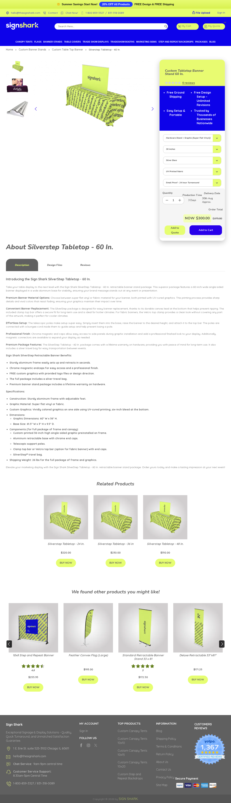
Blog (159, 731)
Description (22, 265)
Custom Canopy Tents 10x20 (132, 764)
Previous (36, 108)
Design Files (54, 265)
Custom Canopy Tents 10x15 (132, 752)
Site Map (161, 785)
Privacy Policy (165, 777)
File (203, 12)
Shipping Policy (166, 738)
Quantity (167, 193)
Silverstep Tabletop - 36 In (116, 544)
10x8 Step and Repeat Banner (33, 655)
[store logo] (22, 26)
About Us (162, 762)
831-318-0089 (116, 12)
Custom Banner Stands (33, 49)
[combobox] (111, 26)
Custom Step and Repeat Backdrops (130, 776)
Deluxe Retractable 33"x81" (197, 655)
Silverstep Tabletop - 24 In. (66, 544)
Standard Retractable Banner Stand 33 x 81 (143, 657)
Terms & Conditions (169, 746)
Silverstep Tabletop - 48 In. (165, 544)
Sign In (221, 12)
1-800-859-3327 (95, 12)
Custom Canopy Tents (132, 731)
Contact (53, 12)
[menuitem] (24, 42)
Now (190, 218)
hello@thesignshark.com (25, 12)
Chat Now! (72, 12)
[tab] (22, 265)
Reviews (85, 265)
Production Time (192, 195)
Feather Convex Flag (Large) (88, 655)
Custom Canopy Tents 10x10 (132, 741)
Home (10, 49)
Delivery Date (212, 193)
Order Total (210, 209)
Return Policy (164, 754)
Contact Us (163, 769)
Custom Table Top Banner (68, 49)
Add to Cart (206, 230)
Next (152, 108)
